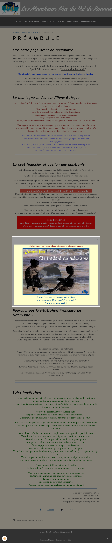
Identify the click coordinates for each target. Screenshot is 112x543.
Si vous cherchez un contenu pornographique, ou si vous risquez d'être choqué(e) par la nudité (56, 300)
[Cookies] (4, 538)
